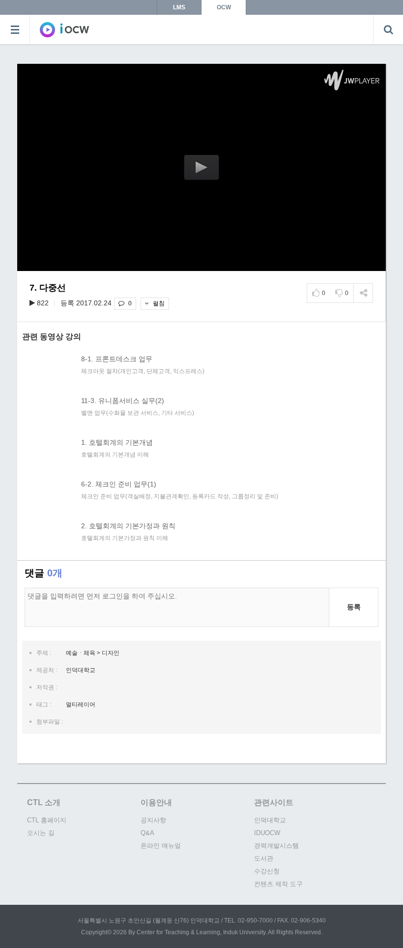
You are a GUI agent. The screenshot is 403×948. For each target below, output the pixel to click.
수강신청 (267, 871)
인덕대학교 (270, 820)
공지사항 (153, 820)
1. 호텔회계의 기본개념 (117, 442)
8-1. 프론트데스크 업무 (116, 359)
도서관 (263, 858)
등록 (354, 607)
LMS (179, 7)
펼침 (158, 303)
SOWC (64, 29)
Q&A (147, 833)
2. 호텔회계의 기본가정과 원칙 (128, 526)
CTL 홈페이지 (46, 820)
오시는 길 (41, 833)
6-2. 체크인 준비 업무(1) (118, 484)
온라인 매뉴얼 (161, 845)
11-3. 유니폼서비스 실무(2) (122, 401)
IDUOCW (267, 833)
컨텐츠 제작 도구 (278, 884)
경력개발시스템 (276, 845)
